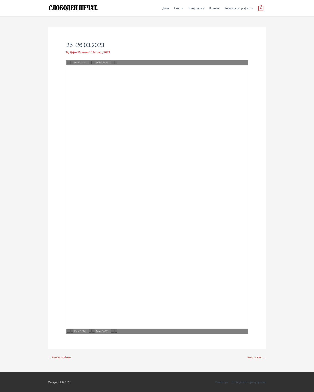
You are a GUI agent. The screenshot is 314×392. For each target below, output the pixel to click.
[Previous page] (68, 62)
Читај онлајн (196, 8)
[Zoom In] (93, 62)
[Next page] (71, 62)
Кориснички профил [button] (237, 8)
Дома (165, 8)
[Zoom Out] (90, 62)
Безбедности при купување (249, 382)
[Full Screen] (115, 62)
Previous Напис (60, 357)
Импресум (221, 382)
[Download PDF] (112, 62)
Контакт (214, 8)
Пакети (178, 8)
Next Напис (256, 357)
